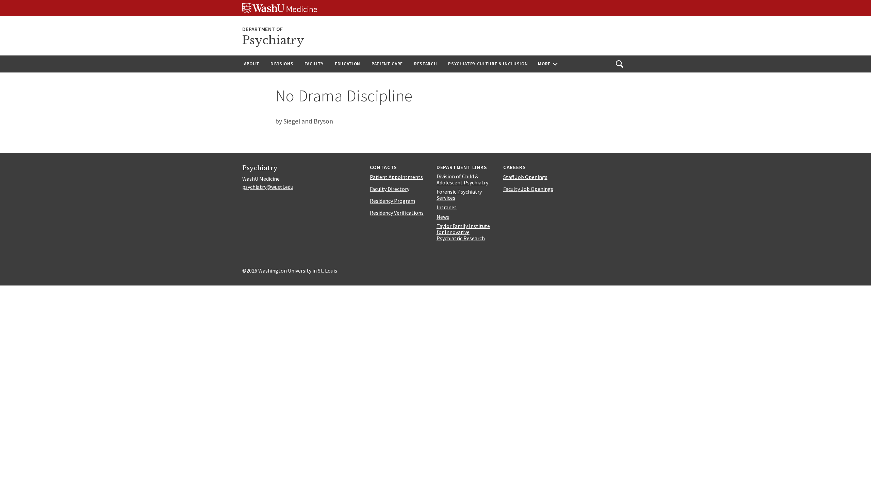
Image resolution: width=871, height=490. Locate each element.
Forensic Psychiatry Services (459, 194)
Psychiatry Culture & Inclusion (488, 64)
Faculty (314, 64)
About (251, 64)
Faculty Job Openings (528, 188)
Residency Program (392, 200)
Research (425, 64)
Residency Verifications (397, 212)
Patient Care (387, 64)
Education (347, 64)
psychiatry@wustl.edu (267, 186)
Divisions (281, 64)
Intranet (447, 207)
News (443, 216)
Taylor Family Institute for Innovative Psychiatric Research (463, 232)
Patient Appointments (396, 177)
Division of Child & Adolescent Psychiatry (462, 179)
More (544, 64)
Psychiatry (273, 40)
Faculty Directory (389, 188)
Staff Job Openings (525, 177)
